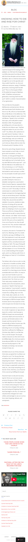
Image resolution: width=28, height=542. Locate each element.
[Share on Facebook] (7, 415)
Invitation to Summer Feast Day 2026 (10, 506)
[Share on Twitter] (3, 415)
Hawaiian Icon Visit (5, 526)
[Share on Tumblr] (14, 418)
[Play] (3, 485)
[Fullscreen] (24, 485)
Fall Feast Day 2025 (5, 517)
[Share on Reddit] (10, 418)
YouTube (21, 536)
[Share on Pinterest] (15, 415)
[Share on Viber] (23, 415)
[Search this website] (14, 491)
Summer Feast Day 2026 (7, 503)
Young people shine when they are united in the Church (14, 443)
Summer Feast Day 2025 (7, 523)
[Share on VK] (5, 418)
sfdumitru (6, 26)
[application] (14, 479)
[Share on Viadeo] (18, 418)
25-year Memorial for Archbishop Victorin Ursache (12, 500)
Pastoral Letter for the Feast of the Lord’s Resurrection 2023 (14, 464)
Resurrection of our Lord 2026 (8, 509)
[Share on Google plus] (11, 415)
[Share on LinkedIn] (19, 415)
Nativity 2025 (4, 514)
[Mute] (22, 485)
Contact (6, 536)
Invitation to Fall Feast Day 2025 (8, 520)
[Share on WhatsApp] (22, 418)
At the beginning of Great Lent (8, 512)
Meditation (6, 405)
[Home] (1, 12)
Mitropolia (14, 536)
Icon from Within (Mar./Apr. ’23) (12, 29)
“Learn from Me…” (14, 452)
